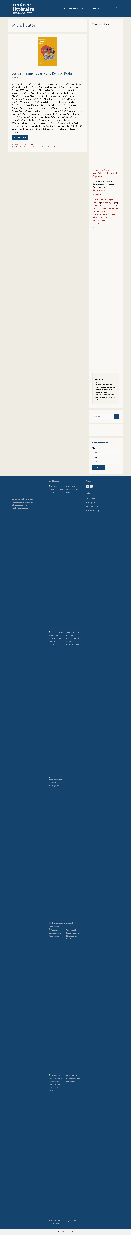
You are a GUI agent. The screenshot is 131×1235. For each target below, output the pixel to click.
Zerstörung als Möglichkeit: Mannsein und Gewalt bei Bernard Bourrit (73, 638)
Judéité (104, 217)
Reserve (95, 223)
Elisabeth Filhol (31, 147)
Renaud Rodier (53, 147)
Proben (110, 220)
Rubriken (72, 8)
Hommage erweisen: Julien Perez (73, 489)
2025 (20, 144)
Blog (63, 8)
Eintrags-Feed (92, 502)
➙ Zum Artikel (20, 137)
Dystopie (113, 202)
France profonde (109, 205)
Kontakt (96, 8)
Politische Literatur (101, 214)
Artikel (25, 144)
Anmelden (90, 498)
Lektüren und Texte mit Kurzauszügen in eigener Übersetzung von (23, 502)
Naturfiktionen (98, 220)
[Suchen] (116, 416)
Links (84, 8)
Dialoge (31, 144)
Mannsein (105, 211)
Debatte (96, 202)
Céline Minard (19, 147)
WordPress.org (92, 510)
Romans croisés (99, 208)
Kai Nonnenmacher (20, 508)
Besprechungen (106, 199)
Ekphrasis (96, 205)
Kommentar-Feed (93, 506)
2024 (16, 144)
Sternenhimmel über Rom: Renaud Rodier (43, 73)
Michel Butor (42, 147)
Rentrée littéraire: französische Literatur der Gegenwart (105, 173)
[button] (116, 8)
